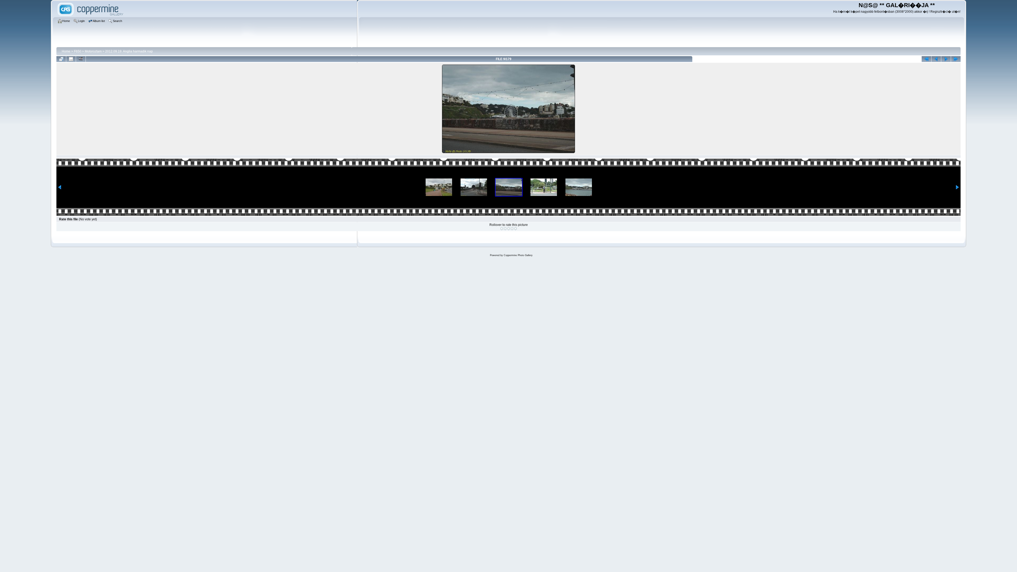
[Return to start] (926, 59)
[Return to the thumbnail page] (61, 59)
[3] (508, 228)
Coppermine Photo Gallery (518, 255)
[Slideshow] (81, 59)
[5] (515, 228)
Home (66, 51)
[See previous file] (936, 59)
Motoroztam (93, 51)
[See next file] (946, 59)
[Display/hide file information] (71, 59)
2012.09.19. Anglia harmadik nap (129, 51)
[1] (501, 228)
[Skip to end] (956, 59)
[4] (512, 228)
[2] (505, 228)
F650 (77, 51)
